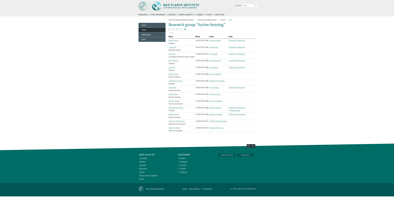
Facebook (183, 172)
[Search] (255, 5)
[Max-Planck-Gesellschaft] (142, 188)
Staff (209, 14)
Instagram (183, 162)
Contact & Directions (226, 155)
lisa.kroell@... (214, 67)
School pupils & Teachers (148, 175)
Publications (146, 35)
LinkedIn (183, 165)
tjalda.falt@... (214, 47)
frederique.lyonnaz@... (218, 81)
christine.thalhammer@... (219, 121)
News (144, 39)
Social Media (184, 154)
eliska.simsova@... (216, 114)
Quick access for (147, 154)
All (185, 29)
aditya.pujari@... (215, 94)
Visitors (141, 172)
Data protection (194, 189)
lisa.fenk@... (214, 54)
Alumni (141, 179)
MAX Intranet (245, 155)
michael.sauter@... (216, 101)
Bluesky (183, 158)
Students (142, 162)
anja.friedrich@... (216, 61)
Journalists (143, 158)
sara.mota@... (215, 88)
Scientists (142, 165)
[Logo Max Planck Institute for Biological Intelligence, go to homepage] (177, 6)
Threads (183, 169)
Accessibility (207, 189)
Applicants (143, 169)
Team (144, 30)
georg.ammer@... (216, 41)
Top (252, 146)
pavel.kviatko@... (216, 74)
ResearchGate (235, 111)
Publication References (237, 41)
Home (144, 25)
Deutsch (238, 5)
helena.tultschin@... (217, 128)
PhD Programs (158, 14)
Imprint (184, 189)
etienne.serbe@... (216, 108)
